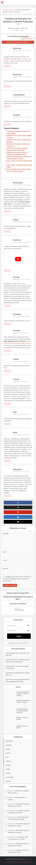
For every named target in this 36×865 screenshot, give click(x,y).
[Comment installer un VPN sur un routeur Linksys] (11, 694)
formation (16, 30)
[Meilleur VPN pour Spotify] (11, 720)
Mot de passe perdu (22, 643)
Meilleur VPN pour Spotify (22, 718)
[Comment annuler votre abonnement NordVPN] (11, 711)
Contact (24, 862)
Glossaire (16, 608)
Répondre (7, 66)
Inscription (11, 643)
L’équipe (18, 862)
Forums (11, 10)
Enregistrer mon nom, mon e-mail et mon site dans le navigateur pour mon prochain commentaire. (17, 579)
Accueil (5, 10)
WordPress (27, 859)
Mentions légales (10, 862)
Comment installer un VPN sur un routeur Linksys (23, 693)
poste (23, 30)
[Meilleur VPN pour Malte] (11, 728)
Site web (5, 568)
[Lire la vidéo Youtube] (18, 259)
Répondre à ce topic (27, 38)
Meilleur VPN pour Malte (22, 727)
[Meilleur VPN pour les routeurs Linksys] (11, 703)
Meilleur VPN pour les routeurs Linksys (23, 701)
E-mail (5, 560)
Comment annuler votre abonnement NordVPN (22, 710)
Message (5, 533)
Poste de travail (19, 610)
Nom (5, 552)
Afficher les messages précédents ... (18, 42)
